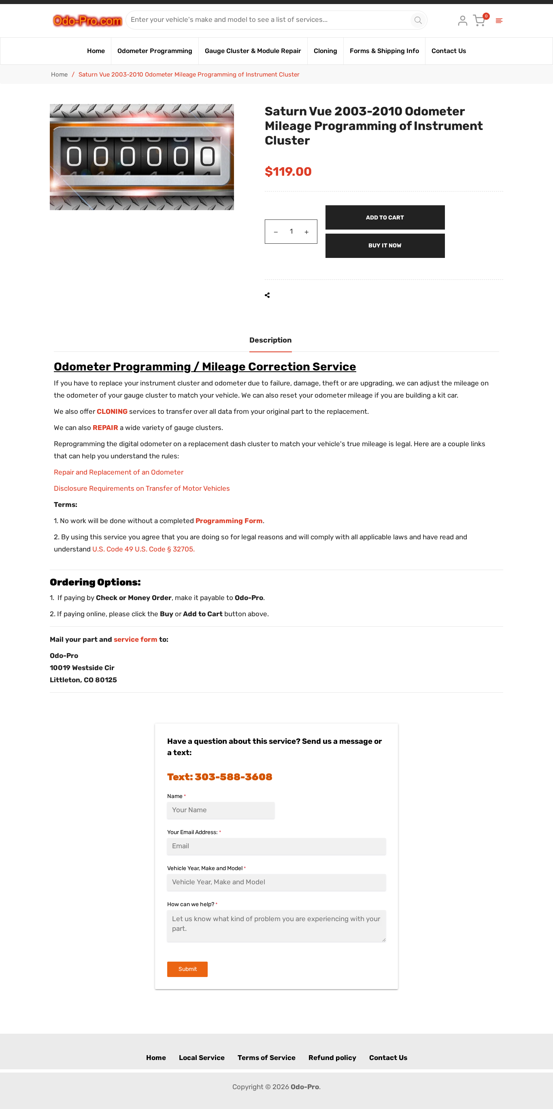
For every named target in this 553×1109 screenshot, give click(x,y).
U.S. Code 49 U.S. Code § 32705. (143, 549)
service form (135, 639)
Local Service (202, 1058)
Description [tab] (270, 340)
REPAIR (105, 428)
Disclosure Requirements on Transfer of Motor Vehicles (142, 488)
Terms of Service (267, 1058)
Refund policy (332, 1058)
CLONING (112, 411)
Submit (188, 969)
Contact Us (388, 1058)
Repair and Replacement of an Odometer (118, 472)
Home (59, 74)
